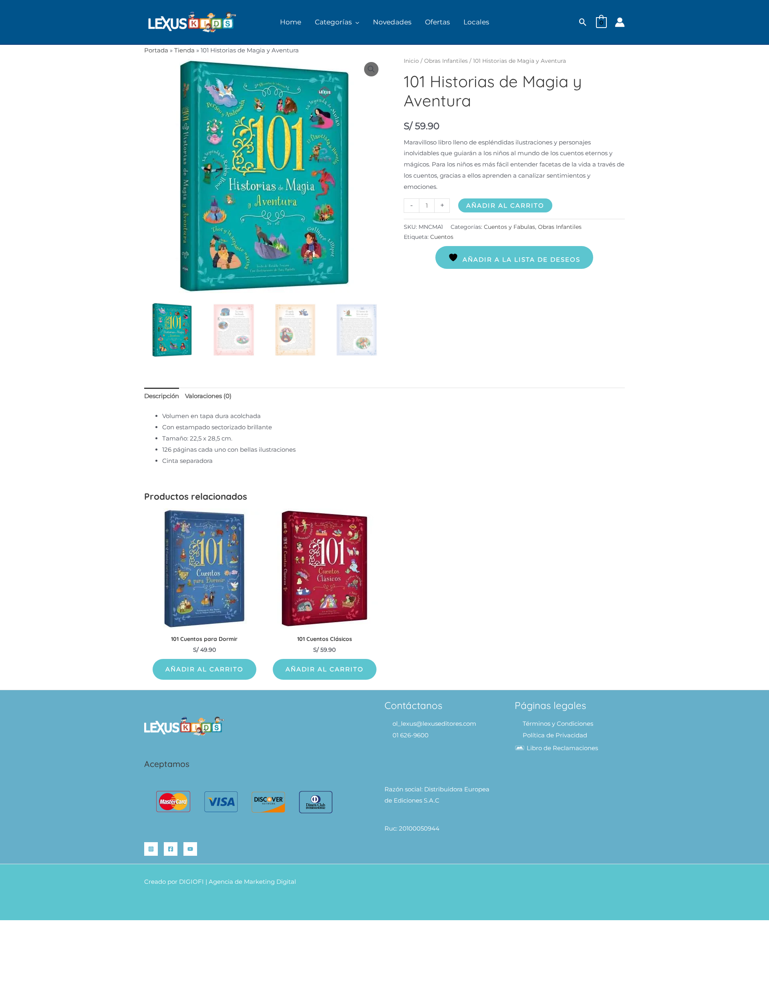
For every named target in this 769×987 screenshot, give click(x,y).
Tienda (184, 50)
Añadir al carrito (505, 205)
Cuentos (441, 237)
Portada (156, 50)
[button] (355, 22)
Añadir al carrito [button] (204, 669)
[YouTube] (190, 849)
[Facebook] (170, 849)
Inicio (411, 61)
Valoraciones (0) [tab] (208, 396)
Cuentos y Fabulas (509, 227)
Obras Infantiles (446, 61)
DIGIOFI (191, 881)
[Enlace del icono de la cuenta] (620, 22)
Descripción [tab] (161, 396)
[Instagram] (151, 849)
